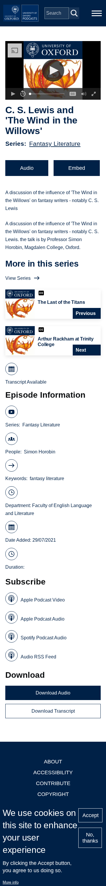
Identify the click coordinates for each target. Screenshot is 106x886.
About (53, 762)
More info (11, 882)
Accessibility (53, 772)
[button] (53, 71)
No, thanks (90, 838)
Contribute (53, 783)
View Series (18, 278)
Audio (27, 168)
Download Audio (53, 692)
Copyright (53, 794)
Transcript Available (26, 382)
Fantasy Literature (54, 143)
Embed (76, 168)
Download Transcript (53, 711)
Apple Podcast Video (43, 599)
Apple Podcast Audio (42, 618)
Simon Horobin (39, 451)
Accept (90, 815)
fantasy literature (47, 478)
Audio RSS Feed (38, 656)
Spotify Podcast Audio (44, 637)
